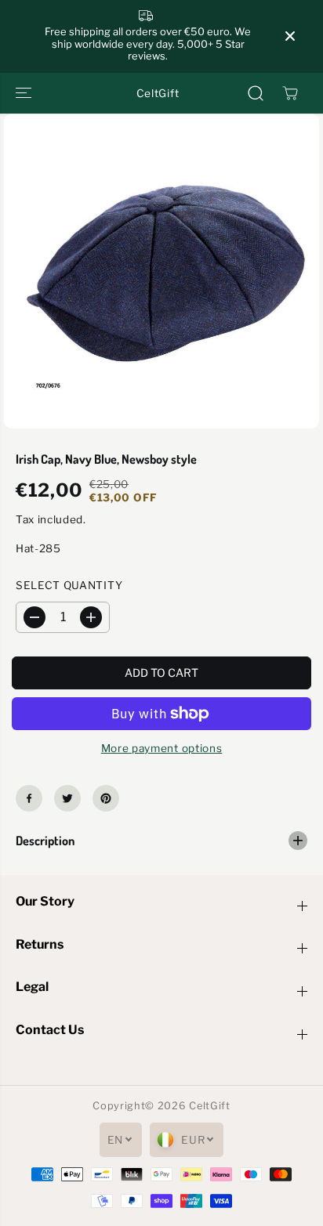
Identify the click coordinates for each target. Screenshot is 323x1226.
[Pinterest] (106, 798)
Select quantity (69, 585)
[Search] (255, 93)
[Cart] (290, 93)
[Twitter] (67, 798)
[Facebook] (29, 798)
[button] (25, 93)
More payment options (162, 748)
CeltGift (209, 1106)
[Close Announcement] (290, 36)
